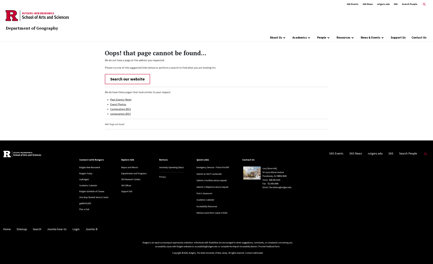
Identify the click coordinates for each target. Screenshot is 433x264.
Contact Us (419, 37)
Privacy (162, 176)
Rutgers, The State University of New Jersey (208, 252)
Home (7, 229)
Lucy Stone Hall (270, 168)
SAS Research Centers (130, 179)
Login (75, 229)
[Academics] (309, 37)
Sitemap (22, 229)
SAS (396, 4)
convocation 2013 (120, 113)
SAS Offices (126, 185)
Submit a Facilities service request (212, 180)
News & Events (370, 37)
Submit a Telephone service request (212, 187)
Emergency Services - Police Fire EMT (213, 167)
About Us (276, 37)
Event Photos (118, 104)
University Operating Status (171, 167)
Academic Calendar (88, 185)
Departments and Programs (133, 173)
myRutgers (84, 179)
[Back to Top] (425, 256)
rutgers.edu (383, 4)
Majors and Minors (129, 167)
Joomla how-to (56, 229)
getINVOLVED (85, 203)
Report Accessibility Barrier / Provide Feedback (254, 246)
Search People (409, 4)
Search (37, 229)
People (321, 37)
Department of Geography (32, 28)
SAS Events (352, 4)
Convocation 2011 (120, 109)
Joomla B (91, 229)
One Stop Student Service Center (93, 197)
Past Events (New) (120, 99)
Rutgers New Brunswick (89, 167)
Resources (343, 37)
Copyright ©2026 (180, 252)
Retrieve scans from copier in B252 (212, 212)
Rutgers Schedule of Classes (91, 191)
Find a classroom (204, 193)
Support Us (398, 37)
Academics (299, 37)
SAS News (368, 4)
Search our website (127, 79)
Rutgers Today (85, 173)
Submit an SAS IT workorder (209, 174)
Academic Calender (205, 199)
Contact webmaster (254, 252)
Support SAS (126, 191)
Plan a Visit (84, 209)
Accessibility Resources (207, 206)
